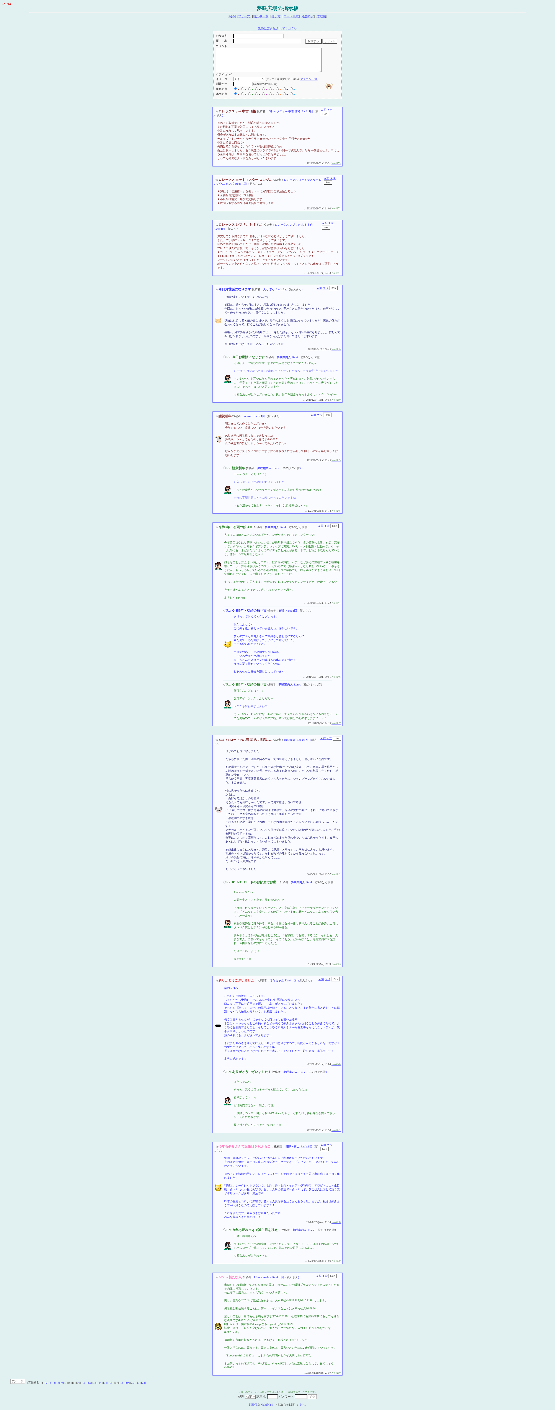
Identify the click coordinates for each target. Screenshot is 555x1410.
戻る (232, 16)
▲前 (323, 109)
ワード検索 (291, 16)
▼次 (330, 109)
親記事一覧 (260, 16)
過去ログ (308, 16)
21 (138, 1382)
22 (143, 1382)
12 (89, 1382)
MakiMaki (267, 1404)
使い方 (276, 16)
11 (83, 1382)
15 (105, 1382)
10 (78, 1382)
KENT (253, 1404)
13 (94, 1382)
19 (127, 1382)
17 (116, 1382)
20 (132, 1382)
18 (121, 1382)
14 (100, 1382)
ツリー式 (244, 16)
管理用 (321, 16)
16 (111, 1382)
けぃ (303, 1404)
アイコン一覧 (308, 79)
